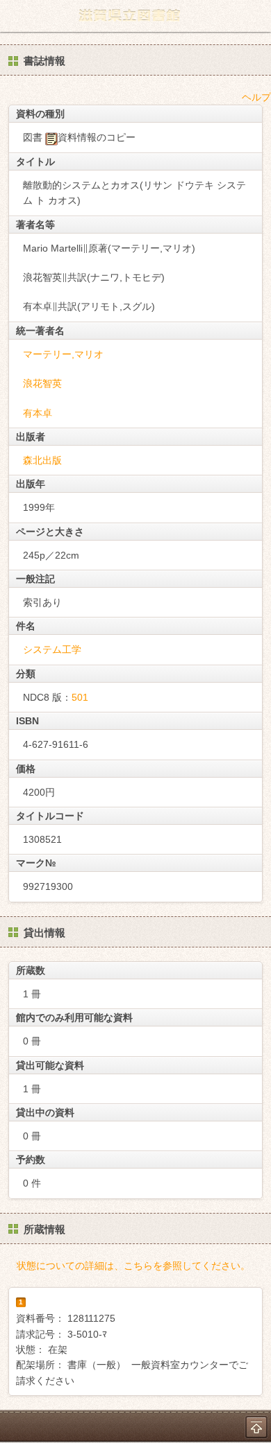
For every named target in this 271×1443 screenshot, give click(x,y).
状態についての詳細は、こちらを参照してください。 (133, 1265)
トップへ (256, 1427)
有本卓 (37, 413)
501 (80, 697)
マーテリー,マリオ (63, 354)
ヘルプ (256, 97)
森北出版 (42, 460)
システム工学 (52, 649)
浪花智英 (42, 383)
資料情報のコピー (97, 137)
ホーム (14, 16)
